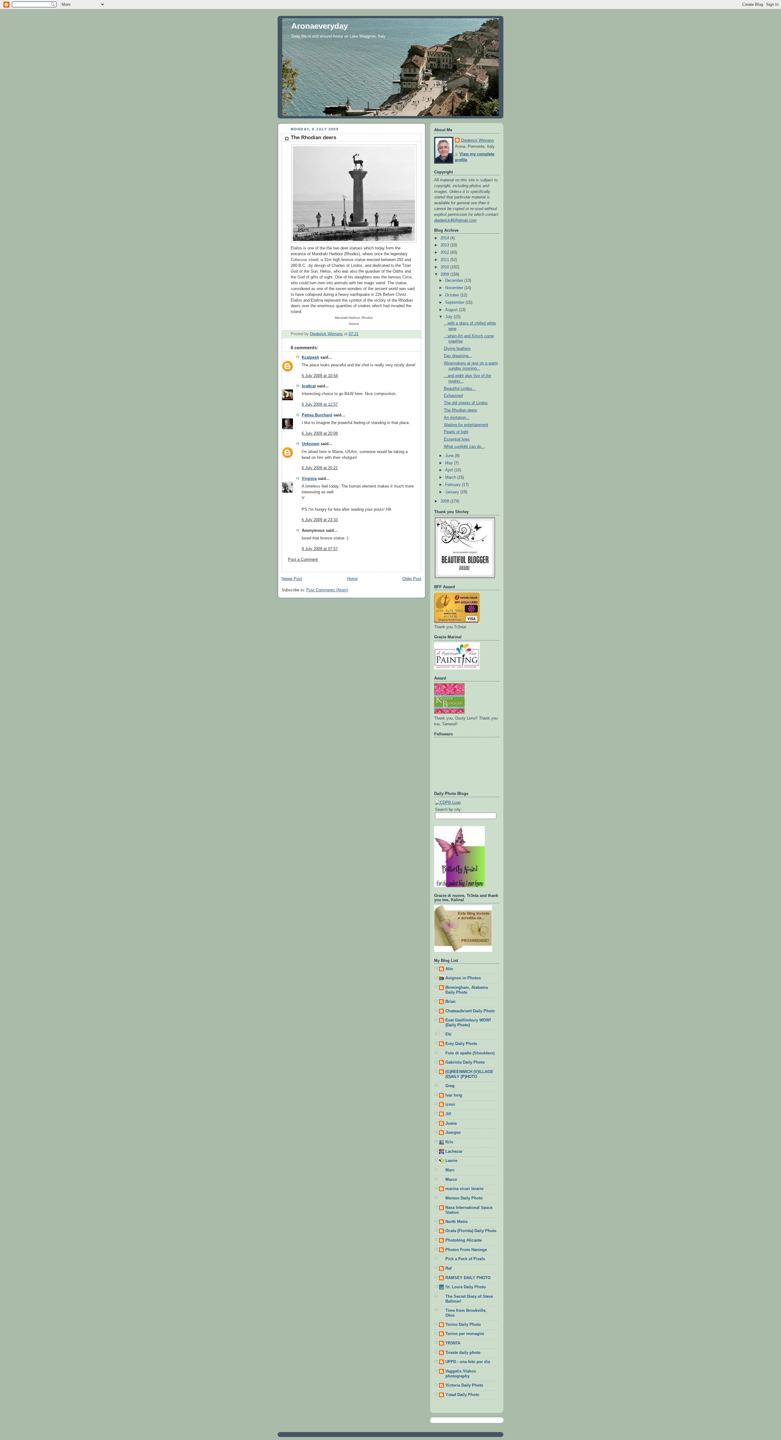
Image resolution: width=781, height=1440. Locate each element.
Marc (450, 1170)
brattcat (309, 386)
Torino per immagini (464, 1334)
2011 (445, 260)
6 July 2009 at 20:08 (320, 433)
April (449, 470)
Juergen (453, 1132)
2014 (445, 238)
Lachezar (453, 1151)
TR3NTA (452, 1343)
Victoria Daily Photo (464, 1385)
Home (352, 579)
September (455, 302)
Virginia (309, 479)
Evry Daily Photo (461, 1044)
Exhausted (453, 396)
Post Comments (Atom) (327, 590)
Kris (449, 1142)
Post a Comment (303, 559)
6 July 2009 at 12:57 (320, 404)
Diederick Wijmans (477, 140)
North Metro (456, 1222)
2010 (445, 267)
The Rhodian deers (460, 410)
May (449, 463)
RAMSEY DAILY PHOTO (468, 1278)
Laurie (451, 1161)
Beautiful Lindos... (460, 388)
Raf (448, 1268)
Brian (450, 1001)
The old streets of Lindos (466, 403)
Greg (450, 1086)
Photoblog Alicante (463, 1240)
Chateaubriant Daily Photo (470, 1011)
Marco (451, 1179)
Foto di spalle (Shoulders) (470, 1053)
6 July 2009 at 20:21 (320, 468)
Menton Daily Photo (464, 1198)
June (450, 456)
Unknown (310, 444)
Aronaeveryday (319, 26)
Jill (448, 1114)
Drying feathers (457, 348)
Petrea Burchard (317, 415)
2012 (445, 252)
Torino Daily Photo (463, 1324)
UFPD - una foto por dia (467, 1362)
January (452, 492)
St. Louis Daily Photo (465, 1287)
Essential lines (457, 439)
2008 (445, 501)
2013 (445, 245)
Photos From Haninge (466, 1250)
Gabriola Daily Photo (465, 1062)
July (449, 317)
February (453, 485)
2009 (445, 274)
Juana (451, 1123)
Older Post (411, 579)
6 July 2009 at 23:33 (320, 520)
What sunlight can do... (464, 446)
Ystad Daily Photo (462, 1395)
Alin (449, 969)
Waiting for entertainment (466, 425)
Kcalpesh (310, 357)
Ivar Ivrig (453, 1095)
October (452, 295)
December (454, 280)
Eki (448, 1034)
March (451, 477)
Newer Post (292, 579)
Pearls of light (456, 432)
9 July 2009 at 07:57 (320, 549)
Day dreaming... (458, 356)
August (452, 310)
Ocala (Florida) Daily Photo (470, 1231)
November (454, 288)
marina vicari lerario (464, 1189)
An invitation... (457, 417)
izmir (450, 1104)
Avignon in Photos (463, 978)
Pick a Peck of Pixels (465, 1259)
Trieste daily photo (462, 1353)
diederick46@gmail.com (455, 220)
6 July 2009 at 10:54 (320, 376)
